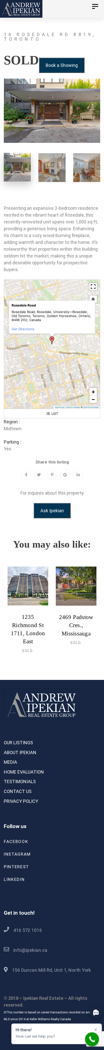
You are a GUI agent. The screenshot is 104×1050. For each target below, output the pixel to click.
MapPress (59, 407)
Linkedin (14, 879)
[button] (52, 340)
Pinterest (16, 866)
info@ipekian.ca (30, 950)
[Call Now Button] (92, 1039)
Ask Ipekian (52, 510)
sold (27, 651)
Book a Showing (62, 65)
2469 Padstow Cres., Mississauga (76, 625)
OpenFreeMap (73, 407)
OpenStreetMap (91, 407)
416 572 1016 (27, 930)
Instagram (17, 854)
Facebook (16, 841)
